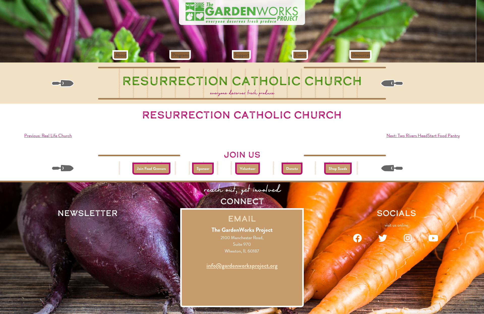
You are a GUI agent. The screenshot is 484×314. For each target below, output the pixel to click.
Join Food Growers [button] (151, 169)
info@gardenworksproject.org (242, 265)
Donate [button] (292, 169)
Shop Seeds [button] (338, 169)
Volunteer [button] (247, 169)
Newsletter (87, 213)
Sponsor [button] (203, 169)
